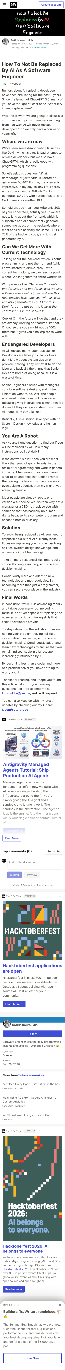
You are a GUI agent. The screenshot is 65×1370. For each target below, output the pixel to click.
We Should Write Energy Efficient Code (27, 1117)
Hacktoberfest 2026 (15, 1269)
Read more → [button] (13, 1289)
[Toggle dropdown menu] (60, 719)
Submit (14, 874)
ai (5, 83)
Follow (32, 1033)
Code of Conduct (22, 885)
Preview (32, 874)
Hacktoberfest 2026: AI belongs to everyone (26, 1249)
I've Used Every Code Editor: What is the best (31, 1086)
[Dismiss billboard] (60, 1305)
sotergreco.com (39, 47)
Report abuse (44, 885)
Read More (11, 838)
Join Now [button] (32, 1358)
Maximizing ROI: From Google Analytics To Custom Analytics (29, 1101)
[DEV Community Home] (13, 4)
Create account (51, 4)
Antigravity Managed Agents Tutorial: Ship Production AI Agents (26, 770)
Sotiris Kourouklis (22, 40)
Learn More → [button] (14, 1004)
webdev (16, 83)
